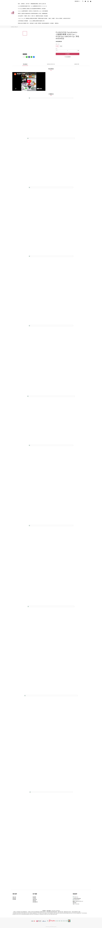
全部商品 (12, 26)
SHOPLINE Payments (53, 926)
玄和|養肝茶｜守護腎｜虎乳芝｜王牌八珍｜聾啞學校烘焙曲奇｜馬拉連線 (33, 16)
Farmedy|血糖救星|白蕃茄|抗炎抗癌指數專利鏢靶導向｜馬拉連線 (32, 8)
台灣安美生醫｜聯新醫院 (23, 20)
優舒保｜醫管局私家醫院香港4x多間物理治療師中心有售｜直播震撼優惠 (32, 13)
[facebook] (29, 57)
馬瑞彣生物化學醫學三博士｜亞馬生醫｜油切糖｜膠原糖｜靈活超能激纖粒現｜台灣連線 (36, 23)
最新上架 (16, 26)
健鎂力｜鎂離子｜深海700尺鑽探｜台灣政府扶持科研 (59, 18)
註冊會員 (23, 3)
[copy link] (34, 57)
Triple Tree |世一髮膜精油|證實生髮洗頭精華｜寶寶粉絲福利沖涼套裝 (32, 18)
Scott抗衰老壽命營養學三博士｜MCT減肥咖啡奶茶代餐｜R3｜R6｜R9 (32, 6)
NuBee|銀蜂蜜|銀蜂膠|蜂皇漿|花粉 (37, 20)
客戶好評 (27, 3)
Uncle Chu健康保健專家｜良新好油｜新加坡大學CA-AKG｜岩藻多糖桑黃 (33, 11)
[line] (27, 57)
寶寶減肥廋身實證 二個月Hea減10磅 (38, 3)
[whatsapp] (31, 57)
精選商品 (56, 23)
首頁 (19, 3)
